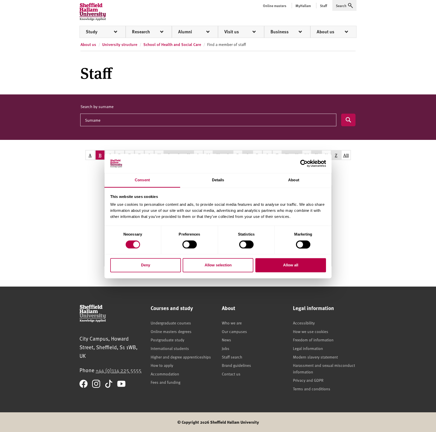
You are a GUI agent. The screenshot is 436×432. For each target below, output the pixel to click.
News (226, 339)
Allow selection (218, 265)
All (346, 155)
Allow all (290, 265)
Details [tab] (218, 180)
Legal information (308, 348)
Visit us (231, 31)
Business (279, 31)
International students (170, 348)
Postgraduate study (167, 339)
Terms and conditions (311, 388)
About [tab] (293, 180)
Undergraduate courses (171, 322)
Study (91, 31)
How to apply (162, 365)
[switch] (189, 244)
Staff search (232, 357)
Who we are (232, 322)
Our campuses (234, 331)
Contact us (231, 373)
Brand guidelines (236, 365)
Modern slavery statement (315, 357)
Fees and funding (165, 382)
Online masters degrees (171, 331)
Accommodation (165, 373)
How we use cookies (310, 331)
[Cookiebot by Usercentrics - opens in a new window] (304, 163)
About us (325, 31)
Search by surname (97, 106)
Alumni (185, 31)
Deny (145, 265)
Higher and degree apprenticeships (181, 357)
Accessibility (304, 322)
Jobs (225, 348)
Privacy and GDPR (308, 380)
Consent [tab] (142, 180)
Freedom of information (313, 339)
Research (141, 31)
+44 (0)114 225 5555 (119, 370)
